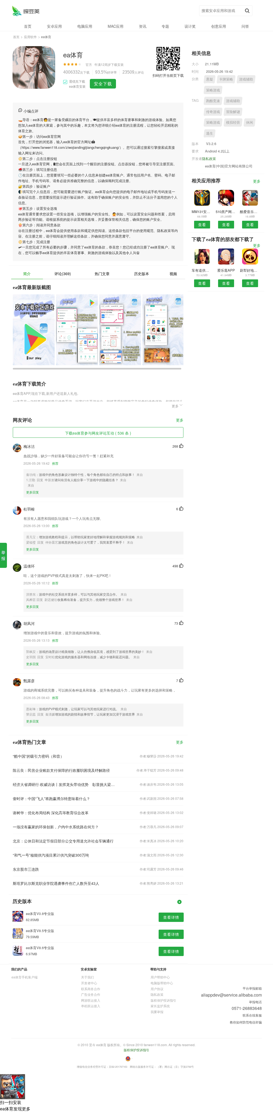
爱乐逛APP (226, 270)
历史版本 (141, 273)
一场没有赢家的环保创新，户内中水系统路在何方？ (56, 826)
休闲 (249, 122)
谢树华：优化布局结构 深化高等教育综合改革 (51, 812)
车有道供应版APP (202, 270)
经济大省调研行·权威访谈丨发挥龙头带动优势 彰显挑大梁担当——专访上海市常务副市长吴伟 (64, 784)
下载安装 (117, 64)
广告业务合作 (90, 994)
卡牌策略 (226, 79)
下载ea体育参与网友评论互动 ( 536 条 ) (98, 433)
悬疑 (209, 79)
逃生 (209, 133)
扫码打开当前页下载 (168, 75)
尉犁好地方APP (250, 270)
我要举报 (157, 1011)
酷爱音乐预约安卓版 (250, 211)
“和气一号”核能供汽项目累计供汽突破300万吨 (51, 855)
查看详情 (171, 917)
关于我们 (87, 977)
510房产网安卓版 (226, 211)
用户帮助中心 (160, 977)
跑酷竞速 (213, 100)
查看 (202, 224)
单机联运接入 (90, 1005)
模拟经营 (233, 122)
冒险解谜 (233, 111)
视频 (173, 273)
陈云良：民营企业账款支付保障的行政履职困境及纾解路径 (61, 770)
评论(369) (62, 273)
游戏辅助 (246, 79)
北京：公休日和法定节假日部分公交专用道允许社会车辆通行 (63, 841)
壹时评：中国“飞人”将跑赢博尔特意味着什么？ (51, 798)
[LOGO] (25, 11)
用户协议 (157, 988)
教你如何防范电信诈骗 (246, 1022)
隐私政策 (209, 158)
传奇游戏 (213, 111)
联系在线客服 (252, 1015)
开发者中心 (89, 983)
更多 (179, 420)
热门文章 (102, 273)
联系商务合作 (90, 988)
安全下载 (103, 84)
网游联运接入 (90, 1000)
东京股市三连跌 (26, 869)
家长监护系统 (160, 1005)
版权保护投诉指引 (163, 1000)
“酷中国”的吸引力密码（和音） (38, 756)
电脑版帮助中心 (162, 983)
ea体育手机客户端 (24, 977)
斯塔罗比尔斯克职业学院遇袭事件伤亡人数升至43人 (56, 883)
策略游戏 (213, 90)
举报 (3, 555)
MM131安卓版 (202, 211)
